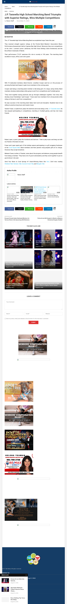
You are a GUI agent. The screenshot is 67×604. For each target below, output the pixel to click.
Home (6, 6)
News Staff (10, 21)
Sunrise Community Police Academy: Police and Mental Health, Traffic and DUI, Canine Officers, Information (13, 198)
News (13, 6)
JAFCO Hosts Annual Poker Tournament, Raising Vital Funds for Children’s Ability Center (40, 197)
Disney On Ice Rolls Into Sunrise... (17, 579)
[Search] (62, 1)
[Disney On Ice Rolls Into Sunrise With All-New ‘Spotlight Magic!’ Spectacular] (19, 239)
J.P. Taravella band (54, 108)
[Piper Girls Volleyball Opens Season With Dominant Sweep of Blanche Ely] (19, 279)
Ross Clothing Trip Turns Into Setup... (18, 598)
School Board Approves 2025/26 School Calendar (53, 196)
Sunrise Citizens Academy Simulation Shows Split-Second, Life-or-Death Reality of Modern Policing (27, 197)
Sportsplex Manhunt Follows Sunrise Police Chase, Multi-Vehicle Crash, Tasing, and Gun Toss (47, 242)
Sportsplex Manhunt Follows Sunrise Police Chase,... (17, 589)
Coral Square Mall (14, 147)
